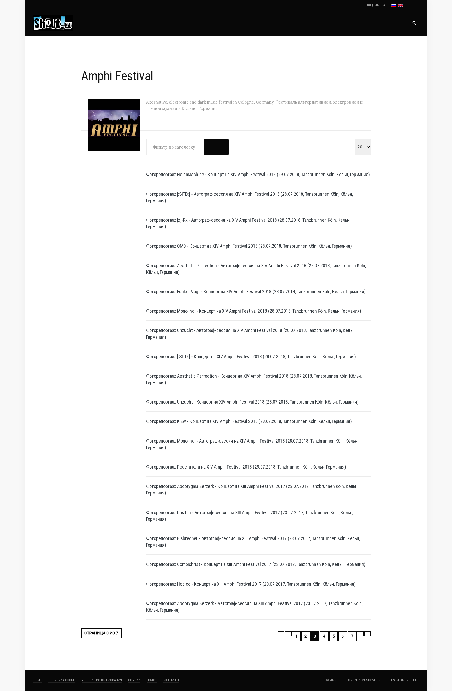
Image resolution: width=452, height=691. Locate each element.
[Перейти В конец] (367, 633)
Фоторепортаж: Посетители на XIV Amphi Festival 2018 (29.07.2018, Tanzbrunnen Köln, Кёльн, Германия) (246, 467)
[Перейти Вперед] (360, 633)
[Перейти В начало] (281, 633)
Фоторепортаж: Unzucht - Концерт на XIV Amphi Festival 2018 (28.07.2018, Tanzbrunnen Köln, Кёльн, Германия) (252, 402)
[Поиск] (210, 147)
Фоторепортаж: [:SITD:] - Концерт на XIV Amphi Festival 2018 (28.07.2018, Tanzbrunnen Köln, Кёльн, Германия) (251, 356)
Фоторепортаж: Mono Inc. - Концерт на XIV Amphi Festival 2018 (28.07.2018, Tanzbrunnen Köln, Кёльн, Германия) (253, 311)
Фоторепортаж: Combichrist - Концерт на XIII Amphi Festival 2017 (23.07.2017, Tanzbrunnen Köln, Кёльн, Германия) (255, 564)
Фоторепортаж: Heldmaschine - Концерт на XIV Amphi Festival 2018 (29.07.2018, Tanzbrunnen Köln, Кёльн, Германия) (258, 174)
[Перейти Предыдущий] (288, 633)
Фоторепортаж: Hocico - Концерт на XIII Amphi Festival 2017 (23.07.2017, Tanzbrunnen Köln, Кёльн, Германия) (251, 584)
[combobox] (414, 23)
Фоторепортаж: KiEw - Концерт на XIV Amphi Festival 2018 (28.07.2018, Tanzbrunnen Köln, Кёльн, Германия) (249, 421)
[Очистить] (222, 147)
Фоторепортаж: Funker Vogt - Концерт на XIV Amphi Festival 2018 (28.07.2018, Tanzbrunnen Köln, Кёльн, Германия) (256, 291)
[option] (394, 5)
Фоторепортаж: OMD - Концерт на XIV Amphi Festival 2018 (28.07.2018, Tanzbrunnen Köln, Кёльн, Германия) (249, 246)
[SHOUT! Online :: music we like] (53, 23)
